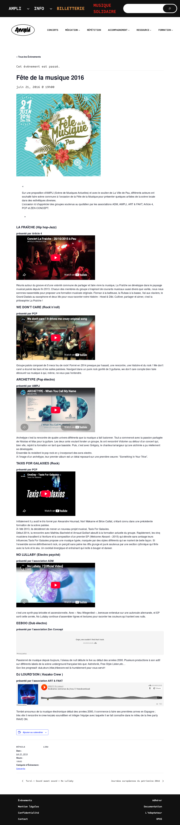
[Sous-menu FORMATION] (172, 30)
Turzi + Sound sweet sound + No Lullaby (49, 781)
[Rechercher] (169, 8)
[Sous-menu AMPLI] (28, 8)
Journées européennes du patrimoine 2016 (136, 781)
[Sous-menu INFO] (51, 8)
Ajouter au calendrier (33, 732)
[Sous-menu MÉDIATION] (79, 30)
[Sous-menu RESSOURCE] (150, 30)
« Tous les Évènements (28, 56)
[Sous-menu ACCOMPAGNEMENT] (129, 30)
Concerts (20, 768)
